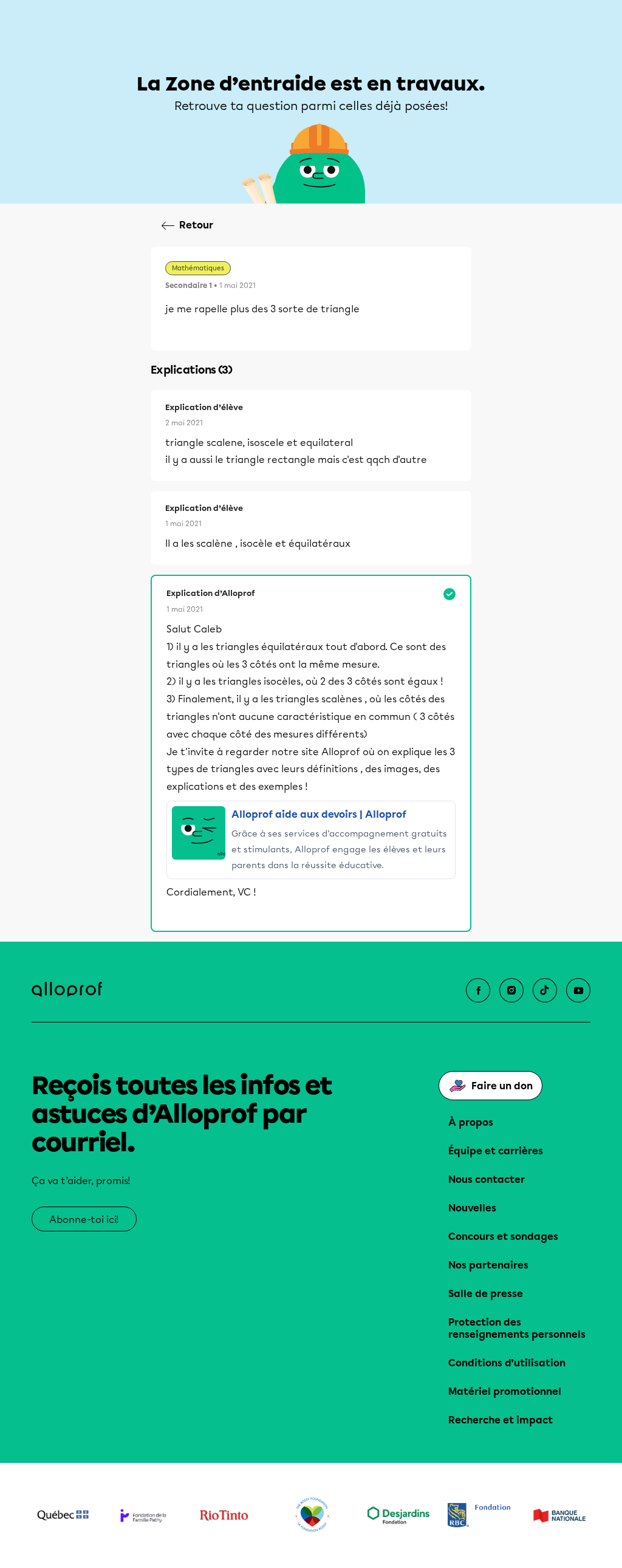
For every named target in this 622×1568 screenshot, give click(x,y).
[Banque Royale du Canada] (479, 1515)
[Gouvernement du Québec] (63, 1515)
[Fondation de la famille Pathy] (143, 1515)
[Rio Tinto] (224, 1515)
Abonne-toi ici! (84, 1219)
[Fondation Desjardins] (398, 1515)
